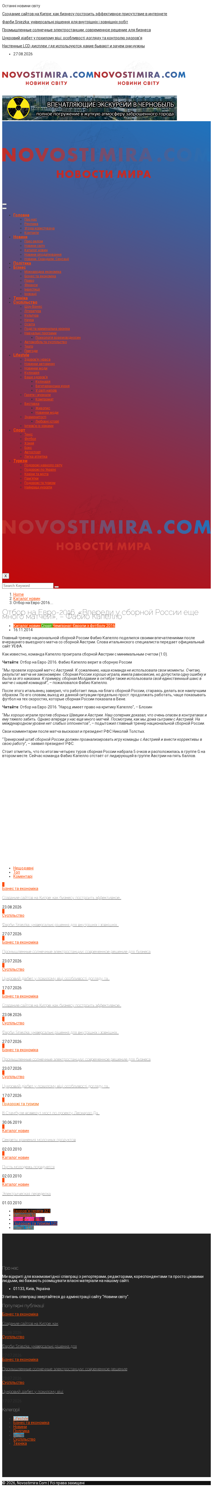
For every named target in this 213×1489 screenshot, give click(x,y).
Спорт (19, 430)
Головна (21, 215)
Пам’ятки (31, 478)
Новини (20, 237)
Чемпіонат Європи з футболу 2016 (84, 625)
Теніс (28, 434)
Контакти (31, 233)
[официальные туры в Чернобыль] (89, 119)
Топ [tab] (16, 872)
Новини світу (34, 246)
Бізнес (19, 267)
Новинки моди (35, 368)
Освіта (29, 324)
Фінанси (31, 285)
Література (32, 311)
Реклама (31, 224)
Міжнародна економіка (42, 272)
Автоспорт (32, 452)
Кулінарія (31, 373)
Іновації (30, 294)
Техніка (20, 298)
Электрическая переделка (26, 1194)
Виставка (31, 404)
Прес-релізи (33, 241)
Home (18, 594)
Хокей (29, 443)
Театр (28, 346)
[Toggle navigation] (4, 204)
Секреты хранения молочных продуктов (39, 1140)
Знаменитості (35, 417)
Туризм (20, 461)
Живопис (43, 408)
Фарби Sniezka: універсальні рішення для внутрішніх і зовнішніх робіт (65, 22)
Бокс (28, 448)
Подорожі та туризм (39, 483)
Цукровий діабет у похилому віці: (33, 1391)
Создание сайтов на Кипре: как (30, 1323)
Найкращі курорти (38, 487)
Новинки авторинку (39, 364)
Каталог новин (36, 250)
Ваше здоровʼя (36, 377)
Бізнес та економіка (40, 276)
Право (29, 281)
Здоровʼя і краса (37, 359)
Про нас (30, 219)
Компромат (45, 399)
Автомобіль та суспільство (45, 342)
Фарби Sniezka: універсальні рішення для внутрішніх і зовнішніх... (60, 925)
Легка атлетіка (35, 457)
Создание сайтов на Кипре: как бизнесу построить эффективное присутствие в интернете (84, 14)
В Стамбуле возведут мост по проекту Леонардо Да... (51, 1113)
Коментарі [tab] (22, 876)
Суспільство (25, 302)
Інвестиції (32, 289)
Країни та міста (36, 474)
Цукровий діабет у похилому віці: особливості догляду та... (56, 978)
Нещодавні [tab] (23, 868)
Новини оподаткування (43, 255)
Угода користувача (39, 228)
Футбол (30, 439)
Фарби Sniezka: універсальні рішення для (39, 1346)
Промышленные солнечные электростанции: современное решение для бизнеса (76, 30)
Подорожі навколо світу (43, 465)
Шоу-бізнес (33, 307)
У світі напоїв (46, 390)
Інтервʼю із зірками (39, 426)
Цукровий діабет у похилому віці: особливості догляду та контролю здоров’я (72, 38)
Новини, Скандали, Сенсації (46, 259)
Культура (31, 315)
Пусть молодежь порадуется (28, 1167)
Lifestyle (21, 355)
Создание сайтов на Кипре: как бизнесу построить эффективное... (61, 897)
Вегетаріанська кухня (53, 386)
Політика (22, 263)
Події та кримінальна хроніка (47, 329)
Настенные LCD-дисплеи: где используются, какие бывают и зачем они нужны (73, 46)
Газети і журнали (37, 395)
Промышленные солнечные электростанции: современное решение (64, 1369)
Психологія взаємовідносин (58, 338)
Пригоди (31, 351)
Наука (29, 320)
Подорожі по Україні (40, 470)
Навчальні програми (40, 333)
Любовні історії (47, 421)
